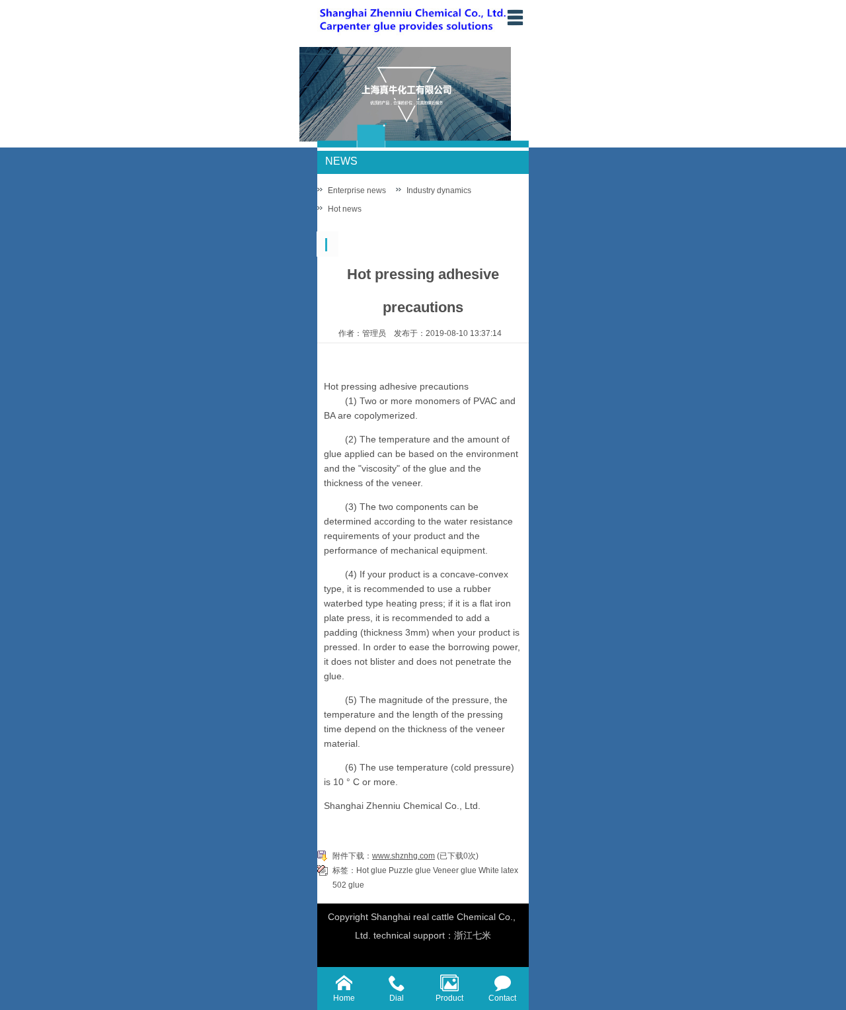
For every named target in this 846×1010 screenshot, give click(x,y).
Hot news (345, 209)
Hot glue (371, 870)
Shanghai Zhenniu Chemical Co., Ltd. (402, 805)
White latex (498, 870)
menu (515, 17)
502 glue (348, 885)
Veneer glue (455, 870)
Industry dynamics (438, 190)
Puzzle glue (410, 870)
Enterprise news (357, 190)
